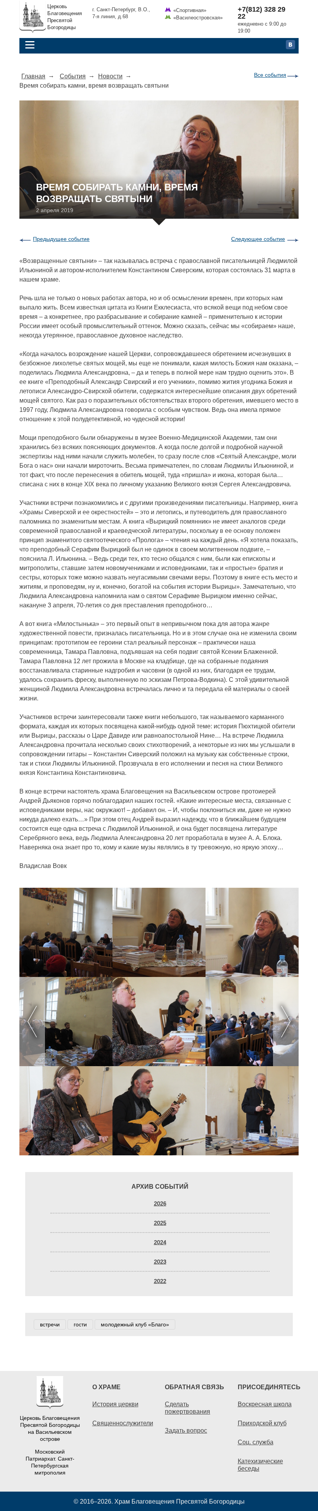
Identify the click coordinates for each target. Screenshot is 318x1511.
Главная (33, 76)
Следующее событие (258, 239)
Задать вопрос (186, 1430)
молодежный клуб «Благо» (135, 1324)
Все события (270, 75)
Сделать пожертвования (187, 1407)
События (73, 76)
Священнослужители (122, 1422)
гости (80, 1324)
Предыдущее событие (61, 239)
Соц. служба (255, 1441)
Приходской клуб (262, 1422)
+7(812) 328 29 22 (261, 13)
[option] (159, 1021)
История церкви (115, 1403)
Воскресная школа (265, 1403)
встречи (50, 1324)
